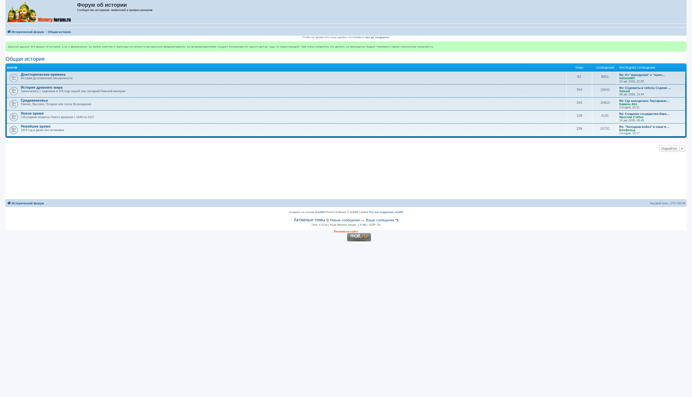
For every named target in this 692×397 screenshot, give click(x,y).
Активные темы (309, 220)
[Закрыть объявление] (682, 45)
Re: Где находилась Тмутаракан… (644, 100)
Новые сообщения (345, 220)
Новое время (32, 113)
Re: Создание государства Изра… (644, 113)
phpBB (319, 212)
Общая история (25, 59)
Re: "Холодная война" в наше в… (644, 126)
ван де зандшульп (377, 37)
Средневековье (34, 100)
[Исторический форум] (41, 12)
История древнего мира (41, 87)
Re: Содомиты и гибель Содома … (645, 87)
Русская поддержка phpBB (386, 212)
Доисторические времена (43, 74)
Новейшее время (36, 126)
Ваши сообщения (380, 220)
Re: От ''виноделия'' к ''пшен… (642, 74)
